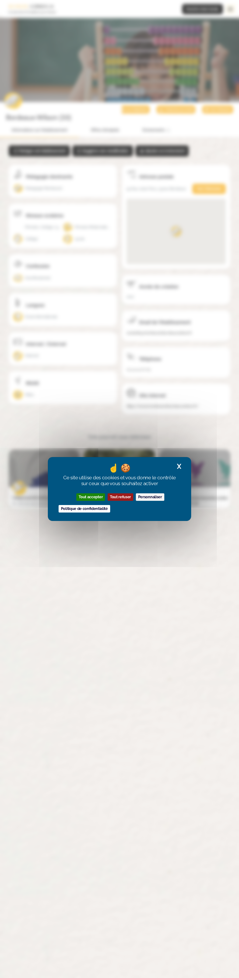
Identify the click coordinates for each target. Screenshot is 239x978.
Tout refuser (120, 497)
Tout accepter (91, 497)
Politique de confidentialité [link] (84, 508)
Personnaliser (150, 497)
